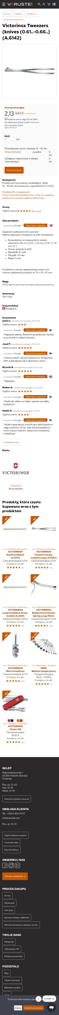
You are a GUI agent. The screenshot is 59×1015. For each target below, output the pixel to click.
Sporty (7, 13)
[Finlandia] (55, 4)
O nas (6, 994)
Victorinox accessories (14, 19)
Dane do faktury (11, 849)
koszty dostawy (31, 113)
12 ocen (36, 211)
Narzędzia (32, 13)
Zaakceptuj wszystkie (33, 1008)
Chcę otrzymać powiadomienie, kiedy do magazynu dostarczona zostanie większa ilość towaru (28, 196)
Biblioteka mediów (12, 987)
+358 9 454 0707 (15, 813)
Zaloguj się (9, 941)
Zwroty (7, 895)
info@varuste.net (11, 817)
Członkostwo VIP (11, 949)
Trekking (18, 13)
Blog (6, 973)
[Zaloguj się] (43, 4)
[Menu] (3, 4)
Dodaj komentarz (11, 442)
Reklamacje (9, 902)
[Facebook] (4, 866)
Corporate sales (11, 842)
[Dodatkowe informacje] (6, 119)
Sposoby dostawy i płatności (16, 917)
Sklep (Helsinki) (13, 151)
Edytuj (18, 1008)
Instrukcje (8, 910)
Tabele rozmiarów (12, 980)
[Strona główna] (21, 4)
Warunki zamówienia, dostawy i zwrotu (21, 924)
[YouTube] (17, 866)
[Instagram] (11, 866)
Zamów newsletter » (15, 876)
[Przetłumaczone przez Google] (12, 225)
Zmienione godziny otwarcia (16, 799)
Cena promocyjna (14, 107)
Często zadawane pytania (15, 835)
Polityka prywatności (13, 956)
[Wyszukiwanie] (39, 4)
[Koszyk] (48, 4)
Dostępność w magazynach (16, 191)
